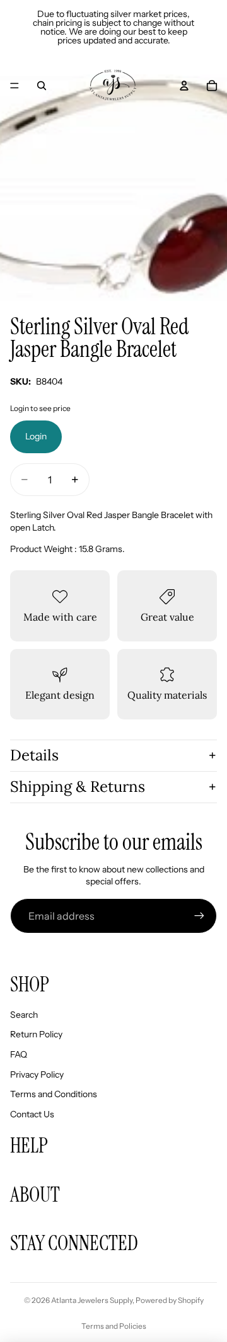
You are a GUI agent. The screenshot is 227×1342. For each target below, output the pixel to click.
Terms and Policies (113, 1326)
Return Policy (36, 1034)
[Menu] (14, 85)
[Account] (184, 85)
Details (34, 755)
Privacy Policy (37, 1074)
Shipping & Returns (77, 786)
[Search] (41, 85)
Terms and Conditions (53, 1094)
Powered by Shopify (170, 1300)
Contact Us (32, 1114)
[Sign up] (199, 916)
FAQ (18, 1054)
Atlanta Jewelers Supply (91, 1300)
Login (36, 436)
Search (24, 1014)
